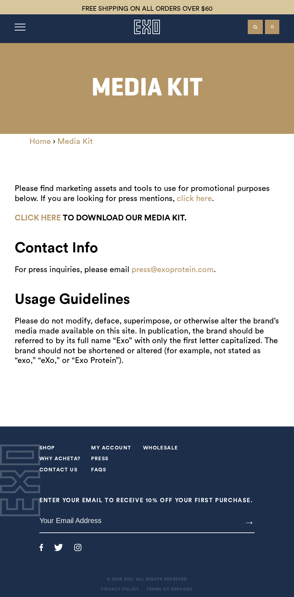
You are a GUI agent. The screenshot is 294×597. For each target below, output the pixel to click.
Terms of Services (170, 589)
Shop (47, 448)
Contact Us (58, 469)
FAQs (98, 469)
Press (99, 458)
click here (194, 198)
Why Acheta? (59, 458)
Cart (272, 26)
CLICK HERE (38, 218)
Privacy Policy (120, 589)
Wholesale (160, 448)
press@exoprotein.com (173, 270)
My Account (111, 448)
